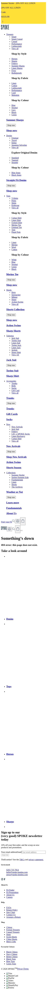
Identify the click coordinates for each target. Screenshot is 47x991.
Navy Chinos (11, 954)
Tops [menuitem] (8, 196)
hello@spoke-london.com (17, 872)
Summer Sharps (18, 66)
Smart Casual (16, 39)
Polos (13, 201)
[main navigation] (21, 530)
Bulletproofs (16, 73)
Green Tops (11, 964)
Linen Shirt (16, 220)
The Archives (17, 487)
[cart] (17, 529)
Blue (13, 105)
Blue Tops (10, 961)
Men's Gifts (11, 941)
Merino (14, 245)
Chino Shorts (11, 939)
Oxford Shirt (16, 223)
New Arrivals (17, 427)
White (13, 260)
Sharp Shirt (16, 352)
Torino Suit (16, 340)
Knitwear (15, 205)
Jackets (14, 350)
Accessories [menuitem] (11, 381)
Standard (15, 158)
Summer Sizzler (18, 475)
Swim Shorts (11, 937)
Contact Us (11, 915)
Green (14, 115)
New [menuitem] (8, 424)
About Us (10, 895)
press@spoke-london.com (17, 875)
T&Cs (22, 859)
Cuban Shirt (16, 218)
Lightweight (16, 46)
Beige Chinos (11, 957)
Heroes (14, 59)
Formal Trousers (13, 930)
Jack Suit (15, 338)
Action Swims (17, 302)
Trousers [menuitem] (9, 34)
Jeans (8, 934)
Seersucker (15, 295)
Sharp (13, 299)
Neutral (14, 108)
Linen (13, 83)
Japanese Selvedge (19, 145)
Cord (13, 93)
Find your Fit (6, 522)
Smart (13, 37)
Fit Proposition (12, 892)
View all (14, 48)
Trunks (14, 383)
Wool (13, 247)
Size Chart (10, 912)
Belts (13, 386)
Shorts (14, 484)
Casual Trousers (12, 932)
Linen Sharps (16, 68)
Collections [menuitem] (11, 473)
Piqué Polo (15, 232)
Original (14, 138)
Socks (13, 388)
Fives (13, 70)
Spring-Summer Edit (19, 477)
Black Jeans (16, 175)
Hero (13, 292)
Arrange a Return (13, 917)
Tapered (14, 160)
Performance (16, 44)
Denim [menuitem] (9, 136)
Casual (14, 41)
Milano (14, 297)
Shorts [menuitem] (8, 290)
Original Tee (16, 227)
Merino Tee (16, 225)
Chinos (9, 927)
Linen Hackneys (18, 436)
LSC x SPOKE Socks (20, 434)
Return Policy (12, 910)
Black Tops (11, 959)
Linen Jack (15, 348)
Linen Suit (15, 343)
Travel (14, 140)
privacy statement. (36, 859)
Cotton (14, 86)
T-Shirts (14, 198)
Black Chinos (11, 952)
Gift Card (15, 390)
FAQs (8, 907)
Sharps (14, 61)
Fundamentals (17, 480)
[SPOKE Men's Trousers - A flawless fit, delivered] (5, 30)
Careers (9, 897)
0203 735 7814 (12, 870)
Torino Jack (16, 345)
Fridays (14, 63)
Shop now (11, 125)
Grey (13, 110)
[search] (13, 530)
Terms (26, 969)
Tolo (13, 230)
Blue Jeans (15, 173)
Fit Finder (10, 890)
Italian (14, 143)
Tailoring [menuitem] (10, 336)
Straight (14, 162)
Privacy (20, 969)
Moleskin (15, 95)
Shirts (13, 203)
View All (15, 355)
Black (13, 112)
